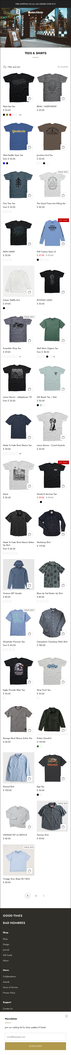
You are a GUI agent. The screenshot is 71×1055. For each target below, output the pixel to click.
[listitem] (36, 4)
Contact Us (8, 1008)
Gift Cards (7, 955)
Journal (6, 949)
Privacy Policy (9, 992)
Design (6, 944)
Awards (6, 981)
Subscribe (35, 1046)
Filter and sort (14, 66)
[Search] (66, 12)
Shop (5, 938)
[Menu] (4, 12)
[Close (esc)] (66, 1016)
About (5, 960)
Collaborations (9, 976)
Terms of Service (10, 987)
